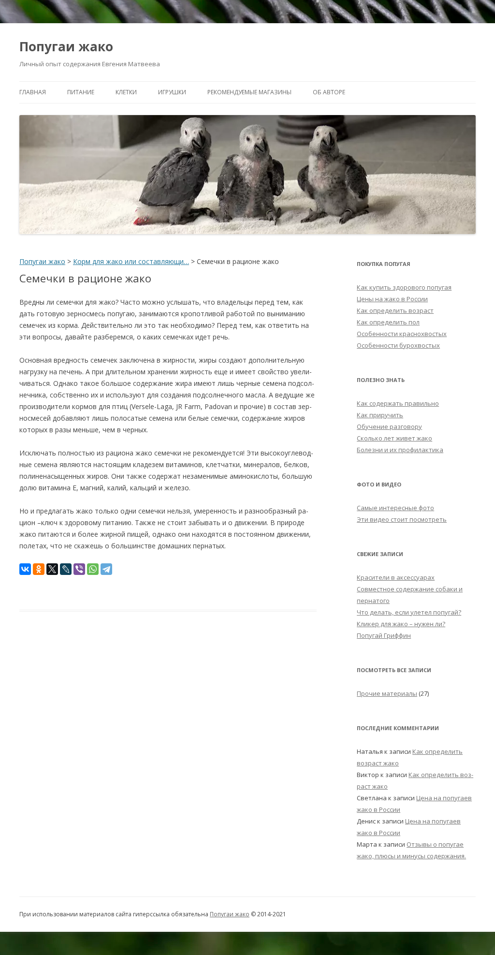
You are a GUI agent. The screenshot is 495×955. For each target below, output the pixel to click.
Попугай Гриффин (384, 635)
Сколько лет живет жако (394, 438)
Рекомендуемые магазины (249, 92)
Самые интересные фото (395, 507)
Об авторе (329, 92)
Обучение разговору (389, 426)
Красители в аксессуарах (396, 577)
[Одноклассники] (38, 569)
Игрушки (172, 92)
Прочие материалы (387, 693)
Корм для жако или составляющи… (131, 261)
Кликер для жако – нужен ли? (401, 623)
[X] (52, 569)
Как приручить (380, 415)
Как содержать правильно (398, 403)
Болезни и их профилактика (400, 449)
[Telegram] (106, 569)
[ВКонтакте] (25, 569)
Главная (32, 92)
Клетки (126, 92)
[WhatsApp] (93, 569)
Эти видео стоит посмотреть (402, 519)
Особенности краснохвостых (402, 333)
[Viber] (79, 569)
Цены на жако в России (392, 298)
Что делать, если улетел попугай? (409, 612)
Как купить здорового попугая (404, 287)
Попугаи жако (66, 46)
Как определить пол (388, 322)
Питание (80, 92)
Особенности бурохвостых (398, 345)
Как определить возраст (395, 310)
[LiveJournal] (66, 569)
